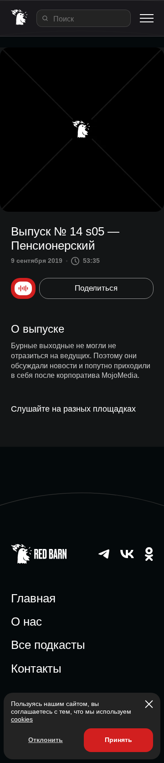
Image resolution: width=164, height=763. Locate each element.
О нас (26, 621)
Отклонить (45, 739)
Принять (118, 739)
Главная (33, 598)
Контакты (36, 668)
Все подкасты (48, 645)
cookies (22, 719)
